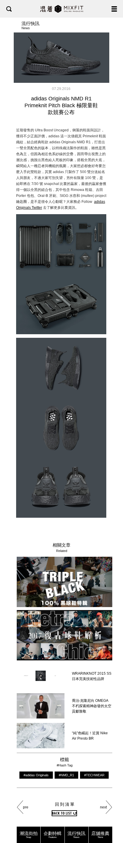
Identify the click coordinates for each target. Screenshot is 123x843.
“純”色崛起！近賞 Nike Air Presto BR (90, 736)
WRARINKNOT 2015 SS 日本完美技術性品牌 (91, 676)
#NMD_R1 (66, 775)
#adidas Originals (36, 775)
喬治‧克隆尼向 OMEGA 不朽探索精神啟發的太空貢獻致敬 (91, 706)
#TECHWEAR (94, 775)
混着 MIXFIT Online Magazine (61, 9)
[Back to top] (112, 819)
